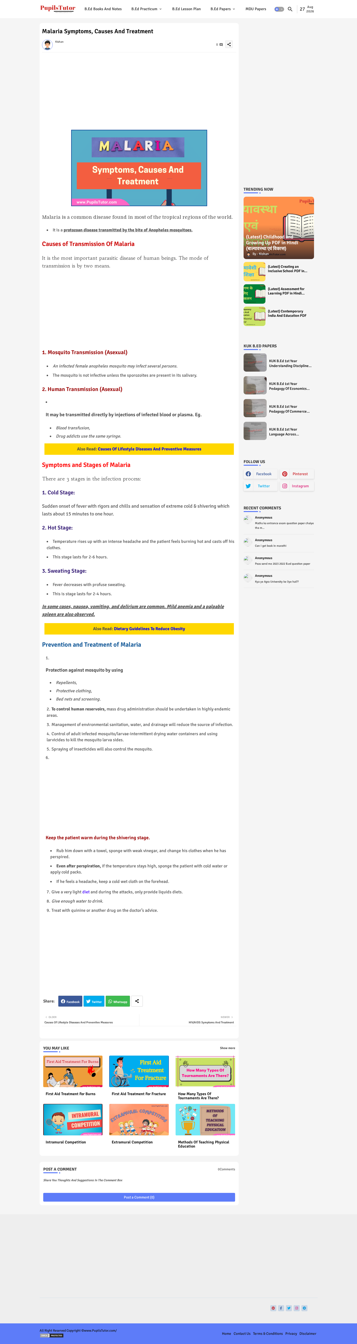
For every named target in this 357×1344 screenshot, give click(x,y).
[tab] (103, 9)
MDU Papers (256, 9)
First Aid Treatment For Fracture (139, 1094)
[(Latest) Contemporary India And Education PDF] (254, 316)
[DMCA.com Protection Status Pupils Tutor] (52, 1337)
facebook (264, 474)
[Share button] (137, 1001)
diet (86, 892)
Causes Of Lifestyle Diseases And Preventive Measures (149, 449)
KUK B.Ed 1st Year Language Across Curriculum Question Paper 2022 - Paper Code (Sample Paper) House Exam (290, 432)
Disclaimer (307, 1333)
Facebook (73, 1002)
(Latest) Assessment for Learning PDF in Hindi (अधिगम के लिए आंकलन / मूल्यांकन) (286, 291)
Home (226, 1333)
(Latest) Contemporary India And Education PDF (287, 313)
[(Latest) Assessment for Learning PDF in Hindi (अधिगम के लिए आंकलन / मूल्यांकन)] (254, 294)
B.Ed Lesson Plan (186, 9)
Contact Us (242, 1333)
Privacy (291, 1333)
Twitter (97, 1002)
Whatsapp (120, 1002)
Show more (227, 1048)
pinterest (300, 474)
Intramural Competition (66, 1142)
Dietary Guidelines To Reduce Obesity (149, 628)
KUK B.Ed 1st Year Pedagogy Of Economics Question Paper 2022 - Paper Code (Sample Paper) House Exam (288, 386)
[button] (279, 9)
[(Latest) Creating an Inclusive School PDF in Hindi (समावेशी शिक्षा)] (254, 271)
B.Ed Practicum (144, 9)
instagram (300, 486)
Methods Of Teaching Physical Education (203, 1144)
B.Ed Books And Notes (103, 9)
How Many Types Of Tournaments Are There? (198, 1096)
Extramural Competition (132, 1142)
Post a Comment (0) (139, 1197)
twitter (264, 486)
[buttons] (273, 1308)
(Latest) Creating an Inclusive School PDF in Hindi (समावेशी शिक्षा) (286, 268)
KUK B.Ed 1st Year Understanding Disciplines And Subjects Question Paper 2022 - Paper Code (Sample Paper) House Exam (289, 363)
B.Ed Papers (221, 9)
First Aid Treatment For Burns (70, 1094)
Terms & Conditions (268, 1333)
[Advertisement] (139, 91)
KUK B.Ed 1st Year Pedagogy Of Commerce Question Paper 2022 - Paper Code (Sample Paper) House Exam (288, 409)
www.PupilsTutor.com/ (100, 1330)
